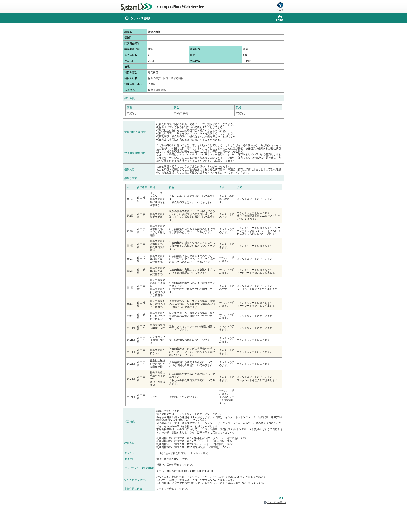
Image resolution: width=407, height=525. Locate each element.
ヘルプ (280, 10)
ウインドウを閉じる (276, 502)
